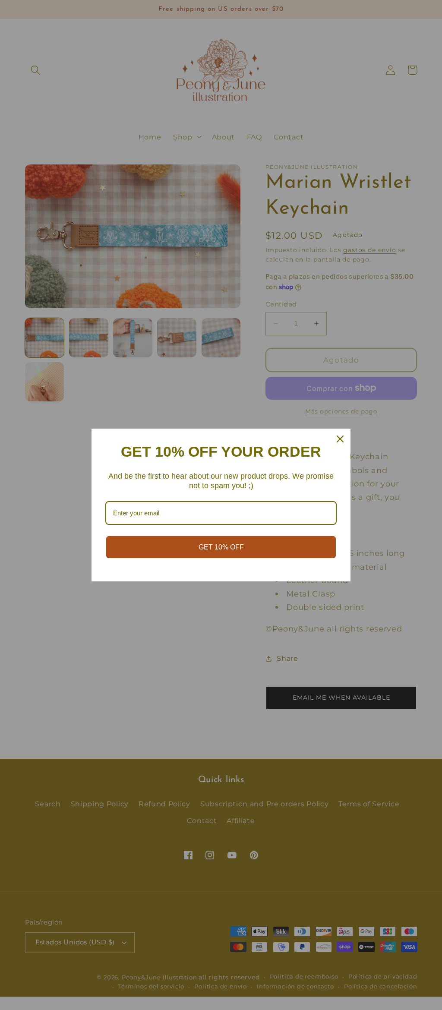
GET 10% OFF (221, 547)
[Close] (340, 439)
